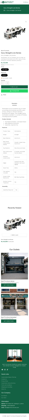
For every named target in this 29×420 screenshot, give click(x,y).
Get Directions (9, 285)
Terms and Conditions (6, 385)
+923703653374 (11, 405)
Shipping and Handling (6, 387)
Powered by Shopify (21, 416)
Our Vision (3, 397)
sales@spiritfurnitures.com (12, 407)
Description (14, 103)
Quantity (3, 80)
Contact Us (4, 379)
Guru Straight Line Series (7, 239)
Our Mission (4, 395)
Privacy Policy (4, 381)
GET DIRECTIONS (9, 321)
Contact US (15, 91)
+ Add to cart (14, 235)
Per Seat (5, 69)
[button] (24, 2)
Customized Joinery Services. (8, 383)
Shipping (2, 64)
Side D (4, 75)
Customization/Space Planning (8, 377)
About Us (3, 389)
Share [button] (4, 94)
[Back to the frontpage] (4, 10)
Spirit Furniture (11, 416)
